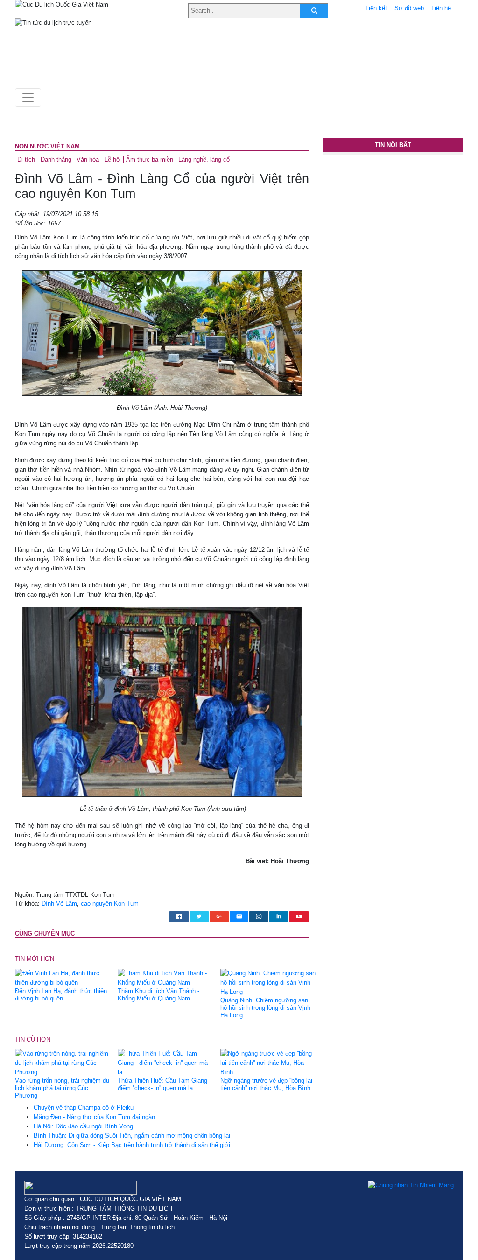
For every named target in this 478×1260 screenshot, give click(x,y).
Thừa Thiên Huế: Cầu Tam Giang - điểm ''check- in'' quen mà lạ (164, 1084)
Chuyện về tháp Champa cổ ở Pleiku (84, 1107)
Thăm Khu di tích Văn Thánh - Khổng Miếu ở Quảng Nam (158, 994)
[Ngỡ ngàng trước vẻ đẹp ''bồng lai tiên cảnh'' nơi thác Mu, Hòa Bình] (268, 1062)
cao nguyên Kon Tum (110, 903)
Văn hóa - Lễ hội (99, 159)
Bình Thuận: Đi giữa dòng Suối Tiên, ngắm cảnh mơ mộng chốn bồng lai (132, 1135)
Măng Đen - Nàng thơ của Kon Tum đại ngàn (94, 1116)
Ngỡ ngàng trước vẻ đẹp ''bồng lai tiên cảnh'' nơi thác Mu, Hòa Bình (266, 1084)
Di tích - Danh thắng (44, 159)
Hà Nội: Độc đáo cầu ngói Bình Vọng (83, 1126)
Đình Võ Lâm (59, 903)
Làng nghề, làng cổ (204, 159)
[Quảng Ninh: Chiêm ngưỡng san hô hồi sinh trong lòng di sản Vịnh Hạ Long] (268, 981)
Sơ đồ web (409, 8)
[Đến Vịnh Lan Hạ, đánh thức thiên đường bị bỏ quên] (63, 977)
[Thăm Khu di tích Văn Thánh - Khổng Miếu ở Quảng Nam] (165, 977)
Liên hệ (441, 8)
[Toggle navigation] (28, 97)
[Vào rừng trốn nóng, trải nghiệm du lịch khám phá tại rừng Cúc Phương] (63, 1062)
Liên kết (376, 8)
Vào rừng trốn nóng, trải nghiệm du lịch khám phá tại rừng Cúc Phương (62, 1088)
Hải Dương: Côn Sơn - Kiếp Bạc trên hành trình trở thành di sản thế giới (132, 1144)
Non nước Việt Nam (47, 146)
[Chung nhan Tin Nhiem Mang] (411, 1185)
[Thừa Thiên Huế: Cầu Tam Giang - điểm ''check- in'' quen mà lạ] (165, 1062)
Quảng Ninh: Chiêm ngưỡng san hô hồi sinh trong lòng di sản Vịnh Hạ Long (265, 1008)
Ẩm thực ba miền (149, 159)
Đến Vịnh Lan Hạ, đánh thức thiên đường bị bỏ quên (61, 994)
